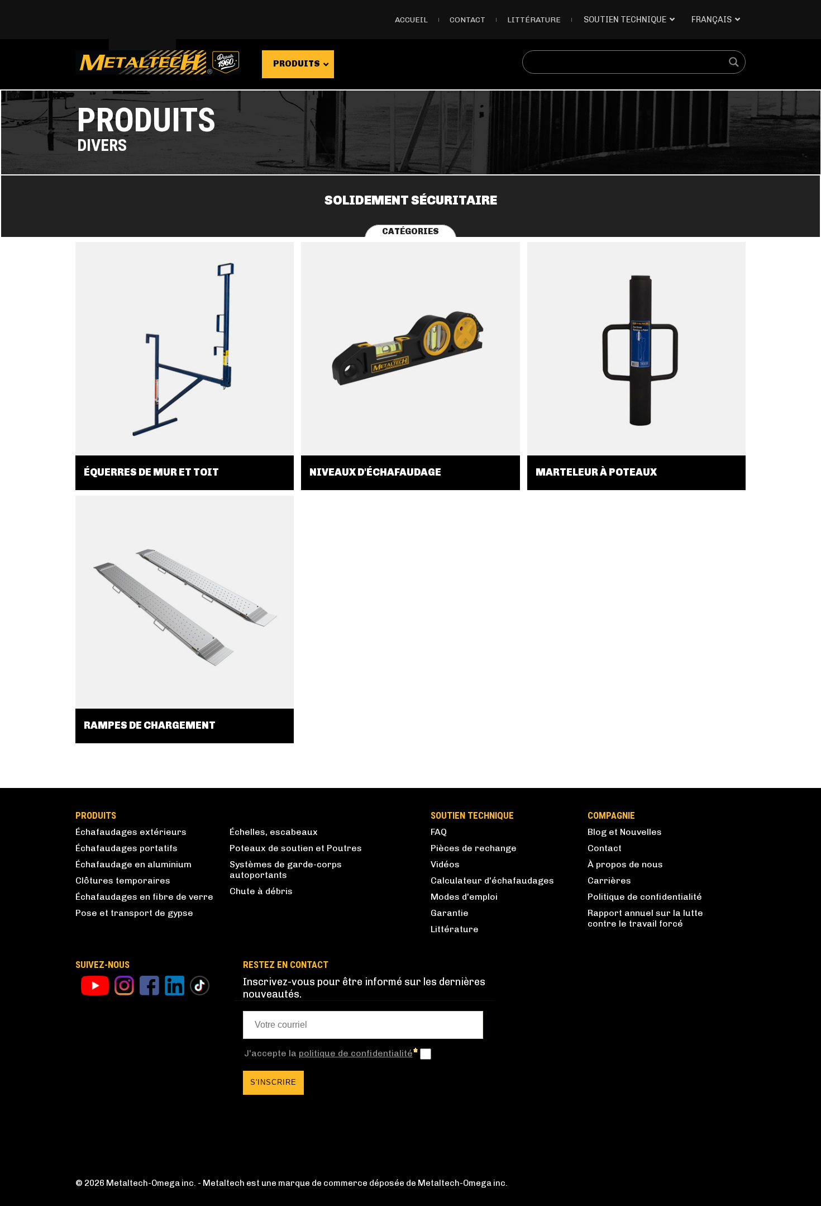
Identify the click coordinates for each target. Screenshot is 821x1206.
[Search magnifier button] (734, 62)
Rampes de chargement (150, 725)
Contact (467, 20)
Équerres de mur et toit (151, 472)
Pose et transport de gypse (134, 913)
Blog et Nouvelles (625, 832)
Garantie (450, 913)
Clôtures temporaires (122, 880)
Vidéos (445, 864)
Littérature (534, 20)
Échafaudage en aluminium (133, 864)
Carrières (609, 880)
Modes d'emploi (464, 896)
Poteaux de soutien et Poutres (296, 848)
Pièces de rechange (474, 848)
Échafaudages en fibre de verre (144, 896)
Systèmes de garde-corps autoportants (286, 869)
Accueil (411, 20)
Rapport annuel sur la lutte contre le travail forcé (645, 918)
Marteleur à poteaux (596, 472)
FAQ (439, 832)
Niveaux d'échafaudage (375, 472)
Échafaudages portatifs (126, 848)
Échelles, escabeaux (274, 832)
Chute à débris (261, 891)
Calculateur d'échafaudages (492, 880)
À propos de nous (625, 864)
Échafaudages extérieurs (131, 832)
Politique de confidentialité (645, 896)
